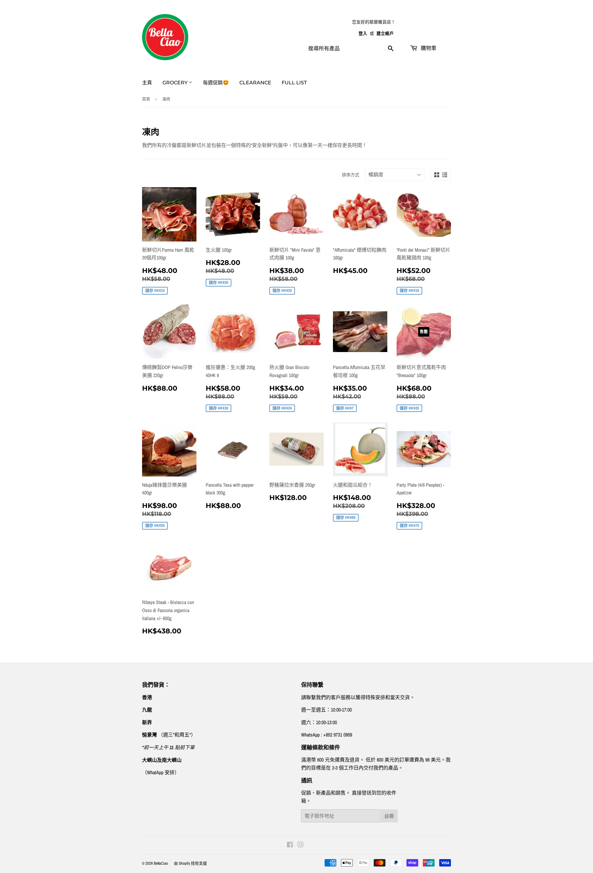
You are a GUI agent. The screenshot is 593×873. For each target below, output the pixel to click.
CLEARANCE (255, 83)
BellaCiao (161, 863)
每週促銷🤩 (216, 83)
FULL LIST (294, 83)
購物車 (427, 48)
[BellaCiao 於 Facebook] (290, 845)
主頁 (147, 83)
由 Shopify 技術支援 (190, 863)
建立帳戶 (385, 33)
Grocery (175, 83)
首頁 (146, 99)
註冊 (389, 816)
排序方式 (350, 175)
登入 (363, 33)
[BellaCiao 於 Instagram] (300, 845)
